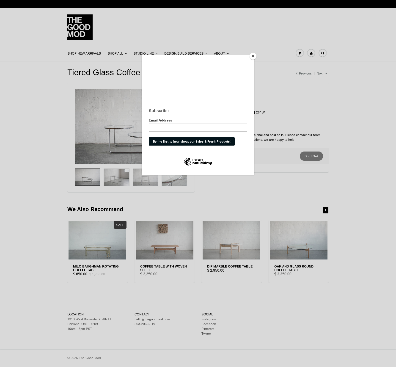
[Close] (253, 56)
